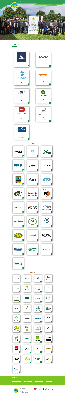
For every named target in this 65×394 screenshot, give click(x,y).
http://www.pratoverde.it (22, 119)
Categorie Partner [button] (14, 46)
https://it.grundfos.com (21, 137)
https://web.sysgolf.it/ (43, 119)
